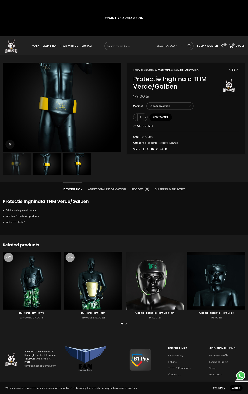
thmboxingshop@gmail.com (40, 365)
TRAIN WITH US (148, 70)
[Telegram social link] (166, 149)
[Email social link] (152, 149)
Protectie (152, 142)
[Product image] (32, 281)
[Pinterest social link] (157, 149)
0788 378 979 (43, 358)
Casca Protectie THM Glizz (216, 313)
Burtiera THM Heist (93, 313)
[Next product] (237, 70)
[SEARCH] (189, 46)
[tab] (72, 187)
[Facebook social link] (143, 149)
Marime (137, 105)
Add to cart (160, 117)
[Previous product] (230, 70)
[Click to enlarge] (10, 144)
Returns (172, 361)
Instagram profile (218, 355)
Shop (212, 368)
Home (136, 70)
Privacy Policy (175, 355)
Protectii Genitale (168, 142)
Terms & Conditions (179, 368)
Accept (236, 388)
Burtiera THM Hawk (31, 313)
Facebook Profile (218, 361)
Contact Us (174, 374)
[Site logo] (11, 45)
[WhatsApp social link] (161, 149)
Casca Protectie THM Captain (154, 313)
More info (219, 387)
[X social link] (147, 149)
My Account (215, 374)
